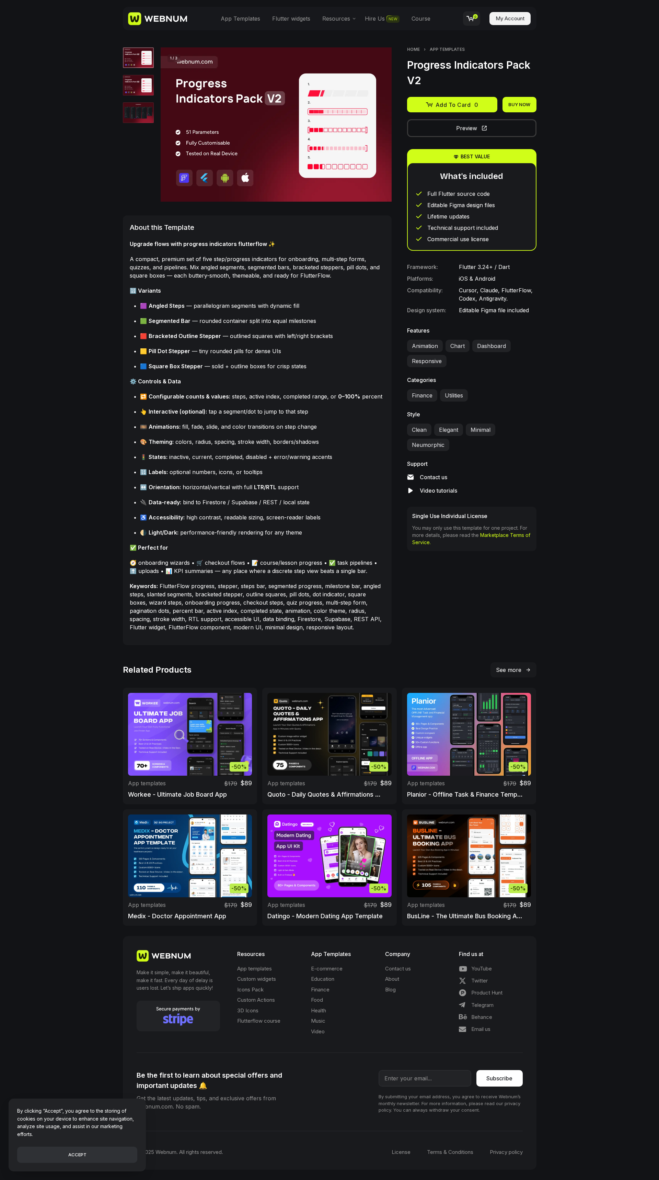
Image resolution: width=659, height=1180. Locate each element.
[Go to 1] (138, 57)
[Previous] (179, 124)
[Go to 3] (138, 112)
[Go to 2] (138, 85)
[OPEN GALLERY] (276, 124)
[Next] (373, 124)
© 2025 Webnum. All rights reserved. (180, 1152)
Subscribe (499, 1078)
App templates (447, 49)
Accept (77, 1154)
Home (413, 49)
